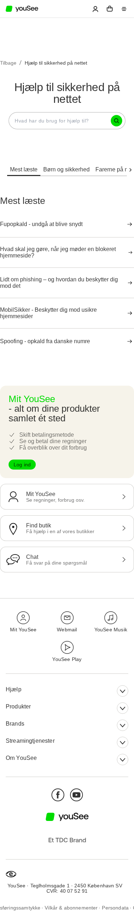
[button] (95, 9)
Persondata (115, 908)
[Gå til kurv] (109, 9)
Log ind (22, 464)
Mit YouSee (23, 629)
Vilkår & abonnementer (71, 908)
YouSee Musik (110, 629)
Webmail (67, 629)
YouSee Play (66, 659)
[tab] (23, 165)
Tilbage (8, 63)
